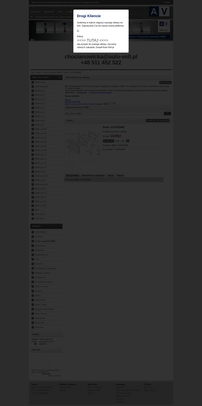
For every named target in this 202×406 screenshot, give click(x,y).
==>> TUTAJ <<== (92, 40)
